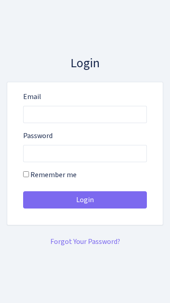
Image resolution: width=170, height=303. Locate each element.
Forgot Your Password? (85, 242)
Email (32, 97)
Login (85, 200)
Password (38, 136)
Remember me (53, 175)
